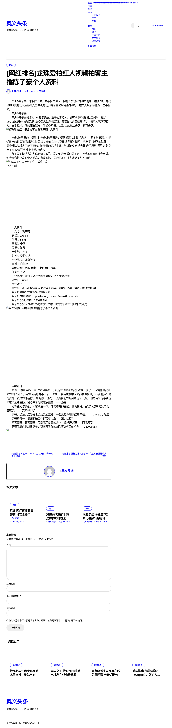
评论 (8, 544)
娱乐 (90, 12)
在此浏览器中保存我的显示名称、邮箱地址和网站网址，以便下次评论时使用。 (46, 620)
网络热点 (16, 665)
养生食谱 (96, 38)
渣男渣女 (96, 41)
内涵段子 (96, 15)
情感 (90, 26)
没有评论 (43, 91)
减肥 (94, 32)
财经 (90, 9)
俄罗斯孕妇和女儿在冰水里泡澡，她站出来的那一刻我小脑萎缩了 (24, 674)
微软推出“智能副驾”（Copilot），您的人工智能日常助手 (146, 674)
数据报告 (92, 46)
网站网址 (10, 608)
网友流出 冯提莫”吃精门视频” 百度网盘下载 (95, 518)
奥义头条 (16, 23)
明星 (94, 18)
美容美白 (96, 35)
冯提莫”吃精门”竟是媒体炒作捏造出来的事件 (57, 518)
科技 (90, 6)
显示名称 (11, 584)
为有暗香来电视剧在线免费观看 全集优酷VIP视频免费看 (106, 674)
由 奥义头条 (17, 91)
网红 (94, 21)
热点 (90, 3)
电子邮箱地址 (13, 596)
